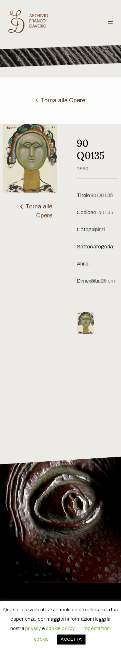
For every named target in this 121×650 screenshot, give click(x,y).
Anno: (83, 263)
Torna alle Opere (63, 100)
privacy (33, 628)
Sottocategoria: (83, 246)
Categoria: (83, 229)
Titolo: (83, 195)
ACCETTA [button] (71, 639)
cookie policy (60, 628)
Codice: (83, 212)
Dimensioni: (83, 281)
